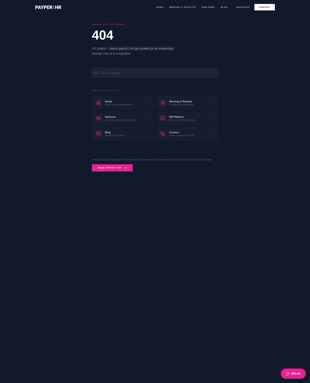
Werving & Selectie (182, 7)
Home (159, 7)
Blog (224, 7)
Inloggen (242, 7)
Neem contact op (109, 168)
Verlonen (208, 7)
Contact (265, 7)
